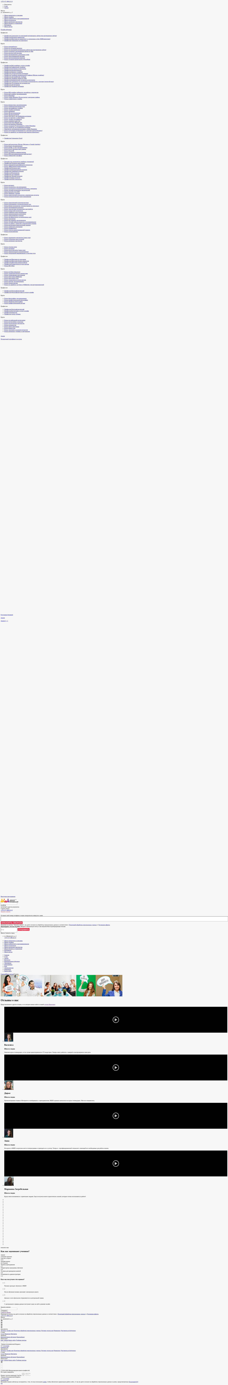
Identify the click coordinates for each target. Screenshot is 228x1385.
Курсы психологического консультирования (17, 196)
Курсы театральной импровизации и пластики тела (20, 253)
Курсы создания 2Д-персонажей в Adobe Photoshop (19, 126)
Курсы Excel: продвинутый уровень (15, 149)
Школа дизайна (9, 17)
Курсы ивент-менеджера (11, 326)
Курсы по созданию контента (13, 48)
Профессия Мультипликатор (13, 70)
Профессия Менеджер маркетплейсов (15, 262)
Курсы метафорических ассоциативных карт (17, 217)
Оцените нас (4, 1347)
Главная (6, 955)
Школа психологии (10, 20)
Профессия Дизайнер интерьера (14, 86)
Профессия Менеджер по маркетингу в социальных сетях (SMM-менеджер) (27, 39)
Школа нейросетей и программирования (16, 18)
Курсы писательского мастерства (14, 323)
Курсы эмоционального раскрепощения (16, 251)
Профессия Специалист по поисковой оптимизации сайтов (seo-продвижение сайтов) (30, 35)
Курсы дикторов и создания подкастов (16, 330)
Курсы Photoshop (9, 95)
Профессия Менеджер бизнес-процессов (16, 261)
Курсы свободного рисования (13, 227)
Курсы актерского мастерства (13, 241)
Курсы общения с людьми (12, 193)
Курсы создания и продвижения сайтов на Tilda (18, 51)
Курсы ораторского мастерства (17, 237)
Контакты (7, 960)
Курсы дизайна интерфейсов (13, 119)
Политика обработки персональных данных (27, 1330)
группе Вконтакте (49, 1004)
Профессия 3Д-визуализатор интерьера (16, 73)
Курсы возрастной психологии (13, 210)
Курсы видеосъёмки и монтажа (13, 322)
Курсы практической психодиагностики (16, 202)
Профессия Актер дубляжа (12, 314)
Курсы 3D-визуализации (11, 114)
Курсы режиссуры (9, 328)
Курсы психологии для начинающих (15, 187)
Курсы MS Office (9, 266)
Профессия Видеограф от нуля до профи (16, 311)
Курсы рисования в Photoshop (13, 124)
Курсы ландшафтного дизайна (13, 108)
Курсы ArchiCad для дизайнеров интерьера (17, 127)
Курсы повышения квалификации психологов (18, 165)
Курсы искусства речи (14, 250)
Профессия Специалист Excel (13, 138)
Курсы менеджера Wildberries (13, 276)
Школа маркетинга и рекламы (13, 15)
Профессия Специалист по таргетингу (16, 40)
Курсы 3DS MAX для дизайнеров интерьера (17, 116)
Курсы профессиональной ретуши (14, 303)
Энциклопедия (8, 968)
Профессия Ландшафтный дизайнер (15, 76)
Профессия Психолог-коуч (12, 168)
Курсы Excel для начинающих (13, 146)
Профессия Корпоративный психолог (15, 169)
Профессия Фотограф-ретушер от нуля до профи (19, 292)
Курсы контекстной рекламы (13, 53)
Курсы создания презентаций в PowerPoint (17, 59)
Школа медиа (8, 26)
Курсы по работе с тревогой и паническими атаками (20, 223)
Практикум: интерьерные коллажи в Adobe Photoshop (20, 129)
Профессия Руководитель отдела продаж (16, 264)
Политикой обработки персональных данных (83, 925)
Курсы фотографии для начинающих (15, 298)
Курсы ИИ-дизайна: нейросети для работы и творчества (21, 92)
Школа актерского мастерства (13, 22)
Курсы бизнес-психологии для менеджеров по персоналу (21, 206)
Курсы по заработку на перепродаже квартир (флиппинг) (21, 132)
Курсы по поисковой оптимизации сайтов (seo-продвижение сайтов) (25, 50)
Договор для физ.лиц (7, 1330)
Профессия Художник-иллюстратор (15, 68)
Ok (1, 1383)
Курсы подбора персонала (12, 272)
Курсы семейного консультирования (15, 212)
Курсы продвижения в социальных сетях (16, 54)
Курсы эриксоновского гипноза (14, 215)
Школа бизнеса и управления (13, 23)
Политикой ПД (133, 1382)
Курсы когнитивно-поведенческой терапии (17, 225)
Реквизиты (7, 969)
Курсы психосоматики (11, 231)
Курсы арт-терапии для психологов (15, 220)
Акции (6, 7)
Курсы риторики (9, 248)
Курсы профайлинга (10, 228)
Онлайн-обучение (6, 29)
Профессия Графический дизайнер (14, 67)
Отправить (23, 929)
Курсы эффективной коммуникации (15, 166)
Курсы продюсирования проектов (14, 58)
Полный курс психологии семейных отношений (19, 161)
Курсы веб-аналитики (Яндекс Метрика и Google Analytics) (22, 144)
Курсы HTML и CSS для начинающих (15, 147)
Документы (7, 963)
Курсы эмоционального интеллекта (15, 214)
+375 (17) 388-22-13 (7, 1)
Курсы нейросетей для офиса (13, 155)
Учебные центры (21, 1340)
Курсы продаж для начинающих (14, 281)
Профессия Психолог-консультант (14, 163)
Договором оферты (104, 925)
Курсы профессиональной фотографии (16, 300)
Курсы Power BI (9, 151)
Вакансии (8, 1334)
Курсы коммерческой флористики (14, 106)
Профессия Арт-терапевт (12, 174)
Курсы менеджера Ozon (11, 278)
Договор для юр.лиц (47, 1330)
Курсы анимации (9, 111)
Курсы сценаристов (10, 325)
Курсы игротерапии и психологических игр (17, 204)
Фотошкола (7, 25)
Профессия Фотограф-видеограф (14, 291)
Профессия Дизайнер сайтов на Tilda (15, 78)
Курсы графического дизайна (13, 99)
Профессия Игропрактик (11, 173)
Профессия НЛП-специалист (13, 179)
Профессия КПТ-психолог (12, 177)
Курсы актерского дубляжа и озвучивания (17, 331)
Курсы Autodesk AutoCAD (12, 121)
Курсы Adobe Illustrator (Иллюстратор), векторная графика (22, 97)
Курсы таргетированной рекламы (14, 56)
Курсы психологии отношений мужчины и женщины (20, 188)
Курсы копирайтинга (10, 46)
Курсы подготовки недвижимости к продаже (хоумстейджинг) (23, 130)
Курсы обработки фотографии (13, 301)
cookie (44, 1382)
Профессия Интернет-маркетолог (14, 37)
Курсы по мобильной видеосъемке (14, 320)
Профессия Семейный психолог (14, 171)
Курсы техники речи (10, 247)
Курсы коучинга (9, 185)
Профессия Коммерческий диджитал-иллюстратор (19, 80)
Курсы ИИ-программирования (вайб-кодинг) (18, 154)
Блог (5, 966)
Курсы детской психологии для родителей (17, 190)
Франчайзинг (8, 964)
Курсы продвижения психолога (13, 207)
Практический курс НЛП (12, 192)
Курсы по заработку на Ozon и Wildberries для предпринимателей (24, 284)
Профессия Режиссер (10, 312)
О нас (6, 6)
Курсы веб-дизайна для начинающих (15, 94)
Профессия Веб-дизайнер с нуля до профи (17, 65)
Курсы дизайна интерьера (12, 109)
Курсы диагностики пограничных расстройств (18, 209)
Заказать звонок (11, 922)
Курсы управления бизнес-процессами (16, 273)
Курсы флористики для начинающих (15, 105)
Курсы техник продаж (11, 283)
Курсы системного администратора (15, 152)
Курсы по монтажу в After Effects (14, 118)
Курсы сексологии (9, 218)
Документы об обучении (68, 1330)
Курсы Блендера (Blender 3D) (13, 122)
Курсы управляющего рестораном (14, 275)
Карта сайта (7, 971)
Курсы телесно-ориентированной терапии (17, 230)
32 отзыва (6, 1346)
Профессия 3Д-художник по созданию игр (17, 83)
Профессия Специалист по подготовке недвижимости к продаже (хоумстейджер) (29, 81)
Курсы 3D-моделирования (12, 113)
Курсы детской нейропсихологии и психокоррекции (20, 222)
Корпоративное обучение (12, 961)
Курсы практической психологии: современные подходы (21, 195)
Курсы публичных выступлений (14, 239)
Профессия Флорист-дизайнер (13, 72)
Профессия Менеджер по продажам (15, 259)
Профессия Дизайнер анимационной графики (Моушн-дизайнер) (24, 75)
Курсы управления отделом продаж (15, 280)
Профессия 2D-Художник (12, 85)
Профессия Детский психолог (13, 176)
